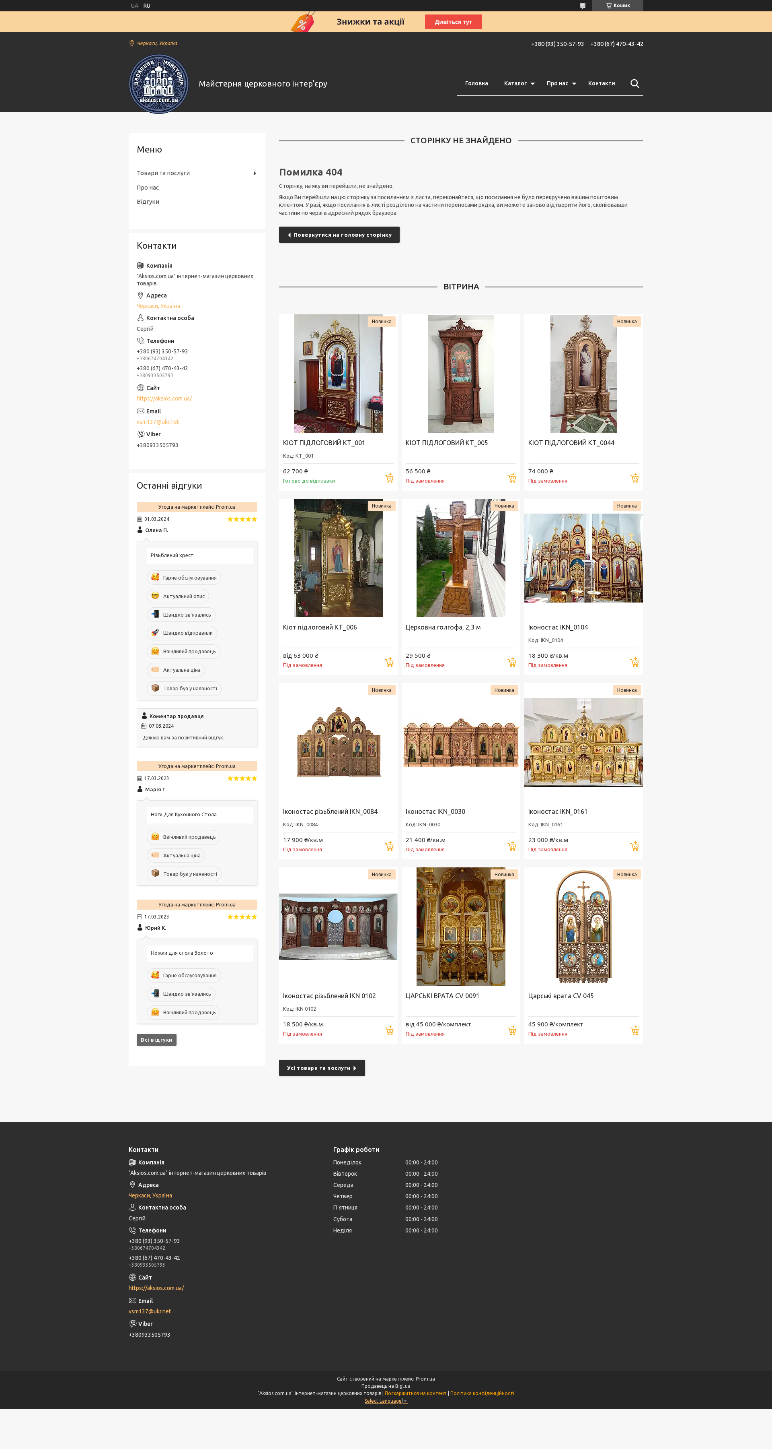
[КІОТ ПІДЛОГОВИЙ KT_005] (461, 373)
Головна (476, 83)
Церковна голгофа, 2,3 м (443, 627)
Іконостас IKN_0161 (558, 811)
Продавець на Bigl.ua (386, 1386)
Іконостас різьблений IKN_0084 (330, 811)
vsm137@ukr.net (158, 422)
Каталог (515, 83)
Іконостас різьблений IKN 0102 (329, 995)
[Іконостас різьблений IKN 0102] (338, 926)
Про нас (557, 83)
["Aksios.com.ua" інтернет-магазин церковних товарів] (159, 84)
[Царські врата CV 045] (583, 926)
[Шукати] (633, 83)
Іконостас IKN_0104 (558, 627)
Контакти (601, 83)
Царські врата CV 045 (561, 995)
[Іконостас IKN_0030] (461, 742)
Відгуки (148, 201)
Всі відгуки (156, 1039)
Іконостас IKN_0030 (435, 811)
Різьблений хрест (172, 555)
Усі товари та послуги (319, 1068)
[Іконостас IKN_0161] (583, 742)
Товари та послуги (163, 172)
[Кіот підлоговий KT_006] (338, 558)
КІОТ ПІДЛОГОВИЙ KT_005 (447, 442)
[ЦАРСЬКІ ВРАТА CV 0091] (461, 926)
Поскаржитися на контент (416, 1393)
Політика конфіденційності (482, 1393)
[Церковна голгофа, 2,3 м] (461, 558)
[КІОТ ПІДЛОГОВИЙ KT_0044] (583, 373)
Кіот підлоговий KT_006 (320, 627)
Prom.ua (425, 1378)
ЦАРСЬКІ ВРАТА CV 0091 (443, 995)
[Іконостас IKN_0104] (583, 558)
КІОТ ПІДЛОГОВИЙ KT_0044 (571, 442)
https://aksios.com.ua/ (164, 398)
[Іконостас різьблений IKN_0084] (338, 742)
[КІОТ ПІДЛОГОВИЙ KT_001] (338, 373)
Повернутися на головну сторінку (343, 234)
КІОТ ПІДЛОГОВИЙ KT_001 (324, 442)
